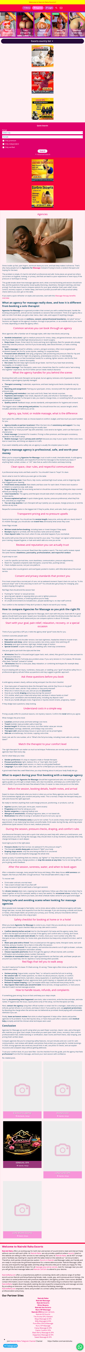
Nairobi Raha (7, 1251)
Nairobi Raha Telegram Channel (22, 1341)
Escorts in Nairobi (47, 1260)
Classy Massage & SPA (43, 1328)
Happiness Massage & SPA (43, 1335)
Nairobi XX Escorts (43, 1314)
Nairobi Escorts (43, 1303)
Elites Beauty (43, 1305)
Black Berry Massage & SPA (43, 1332)
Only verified (10, 147)
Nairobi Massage (43, 1300)
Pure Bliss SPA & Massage (43, 1323)
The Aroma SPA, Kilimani (43, 1316)
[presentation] (3, 24)
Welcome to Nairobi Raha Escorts (22, 1246)
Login (50, 8)
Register (38, 8)
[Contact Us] (61, 8)
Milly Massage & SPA (43, 1321)
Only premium (10, 140)
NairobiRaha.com (8, 1275)
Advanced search (43, 154)
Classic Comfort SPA (43, 1330)
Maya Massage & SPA (43, 1319)
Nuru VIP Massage (43, 1310)
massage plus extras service (46, 1267)
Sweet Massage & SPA (43, 1337)
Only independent (12, 144)
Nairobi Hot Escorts (43, 1307)
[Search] (56, 8)
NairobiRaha (7, 1284)
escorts (71, 1253)
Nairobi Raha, (36, 1253)
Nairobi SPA (36, 1312)
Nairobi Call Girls (40, 1269)
